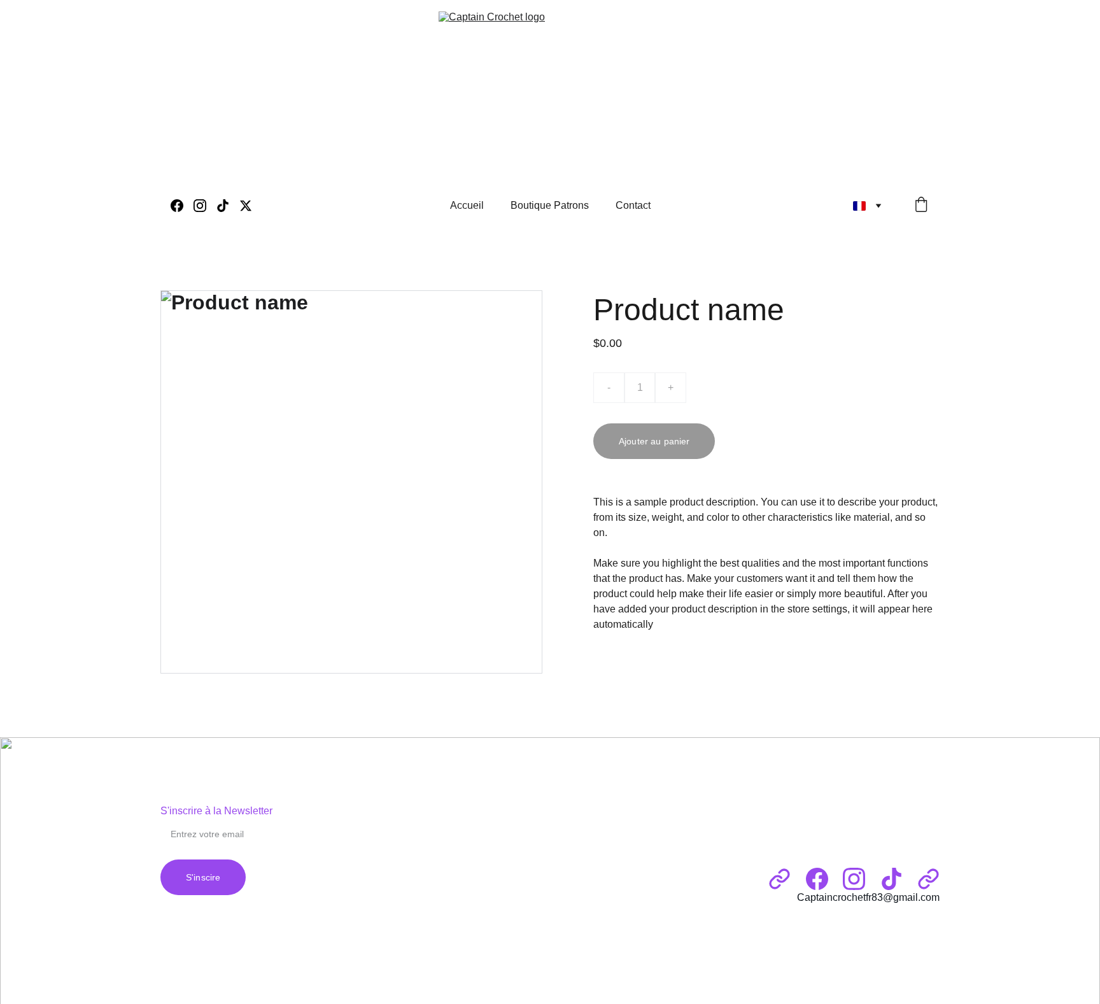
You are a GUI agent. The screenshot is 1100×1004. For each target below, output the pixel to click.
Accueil (467, 205)
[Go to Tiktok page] (227, 205)
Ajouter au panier (654, 441)
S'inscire (203, 877)
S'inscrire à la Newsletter (216, 810)
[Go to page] (779, 879)
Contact (633, 205)
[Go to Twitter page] (245, 205)
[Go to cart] (921, 205)
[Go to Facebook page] (182, 205)
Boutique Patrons (550, 205)
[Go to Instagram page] (205, 205)
